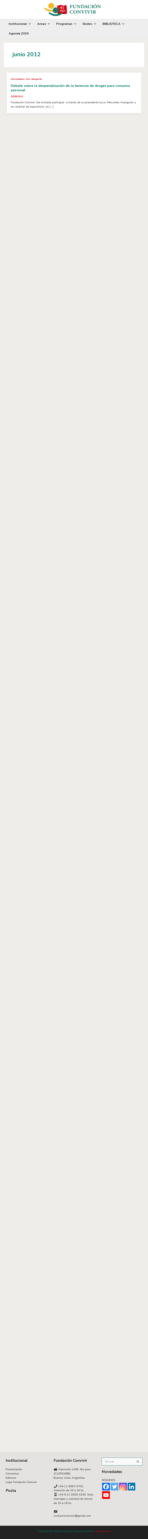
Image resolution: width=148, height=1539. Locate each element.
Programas (64, 24)
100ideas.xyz (102, 1531)
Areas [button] (41, 24)
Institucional (18, 24)
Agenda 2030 (19, 33)
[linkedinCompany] (131, 1486)
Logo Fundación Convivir (21, 1482)
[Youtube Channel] (106, 1495)
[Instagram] (123, 1486)
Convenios (12, 1473)
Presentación (14, 1469)
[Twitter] (114, 1486)
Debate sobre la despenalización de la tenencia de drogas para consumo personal (70, 88)
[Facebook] (106, 1486)
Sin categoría (34, 79)
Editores (11, 1478)
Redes (87, 24)
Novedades (17, 79)
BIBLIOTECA (111, 24)
